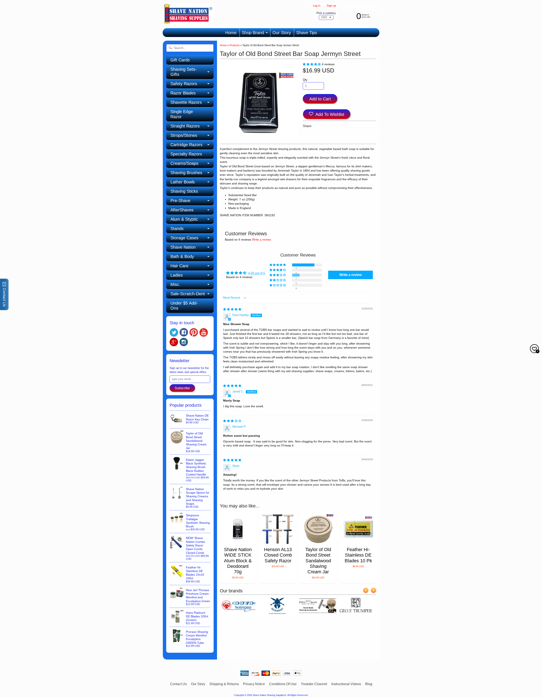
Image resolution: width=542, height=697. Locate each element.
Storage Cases (184, 238)
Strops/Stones (183, 135)
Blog (368, 684)
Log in (316, 5)
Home (230, 32)
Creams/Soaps (184, 163)
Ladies (176, 275)
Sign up (331, 5)
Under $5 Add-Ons (184, 305)
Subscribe (182, 388)
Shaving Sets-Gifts (183, 72)
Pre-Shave (180, 200)
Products (235, 45)
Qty (305, 79)
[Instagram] (184, 342)
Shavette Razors (186, 102)
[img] (232, 309)
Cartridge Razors (186, 144)
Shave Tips (306, 32)
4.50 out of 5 (256, 273)
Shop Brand (253, 32)
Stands (177, 228)
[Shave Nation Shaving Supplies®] (188, 22)
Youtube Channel (314, 684)
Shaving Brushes (186, 172)
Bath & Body (182, 256)
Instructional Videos (346, 684)
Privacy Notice (254, 684)
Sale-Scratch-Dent (187, 293)
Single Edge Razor (181, 114)
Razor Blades (183, 93)
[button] (312, 64)
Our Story (281, 32)
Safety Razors (183, 83)
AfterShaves (182, 210)
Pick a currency (326, 13)
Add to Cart (320, 99)
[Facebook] (184, 332)
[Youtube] (203, 332)
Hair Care (179, 265)
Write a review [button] (350, 275)
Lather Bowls (182, 182)
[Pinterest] (193, 332)
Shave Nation (183, 247)
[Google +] (174, 342)
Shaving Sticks (184, 191)
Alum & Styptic (184, 219)
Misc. (175, 284)
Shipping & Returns (224, 684)
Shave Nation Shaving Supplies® (269, 695)
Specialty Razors (186, 154)
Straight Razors (185, 126)
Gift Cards (180, 60)
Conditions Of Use (283, 684)
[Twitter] (174, 332)
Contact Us (178, 684)
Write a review (261, 239)
